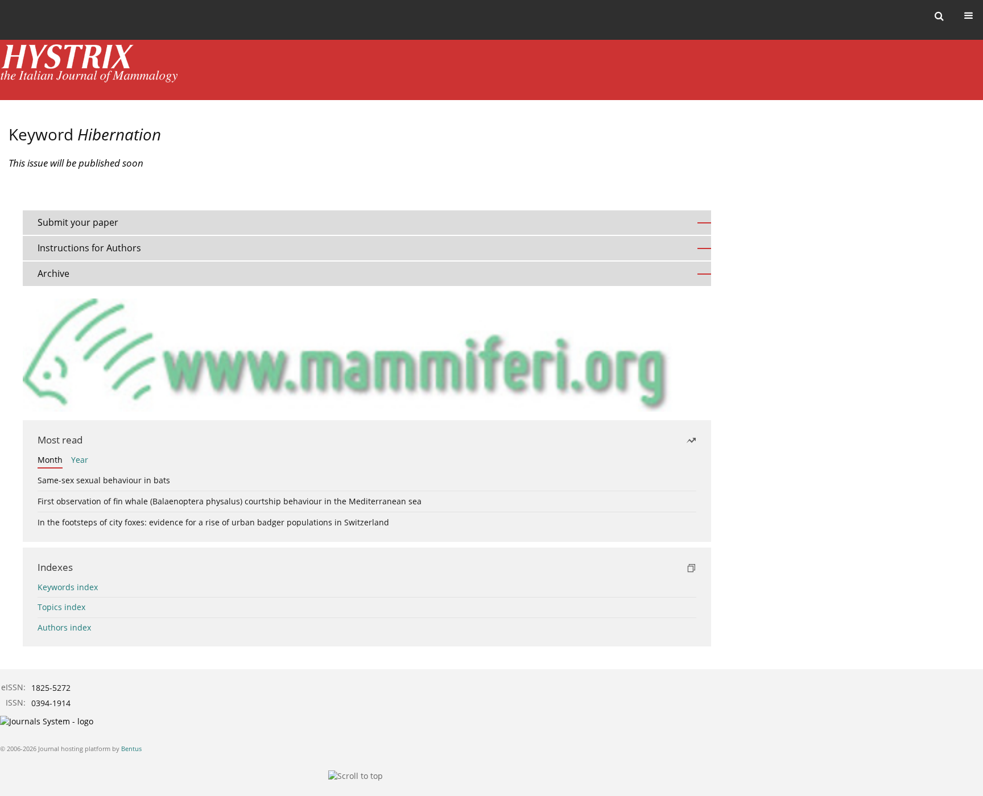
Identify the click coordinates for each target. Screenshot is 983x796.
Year (79, 459)
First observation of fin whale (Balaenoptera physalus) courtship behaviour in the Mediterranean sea (230, 501)
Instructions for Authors (89, 248)
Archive (53, 273)
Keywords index (68, 587)
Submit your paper (78, 222)
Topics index (61, 607)
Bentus (131, 748)
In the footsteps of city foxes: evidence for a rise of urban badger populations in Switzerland (213, 522)
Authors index (64, 627)
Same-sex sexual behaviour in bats (104, 480)
